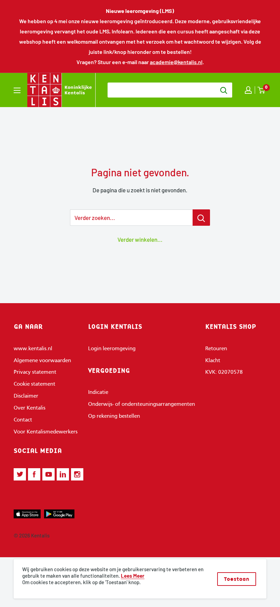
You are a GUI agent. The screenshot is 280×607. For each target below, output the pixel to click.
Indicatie (98, 392)
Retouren (216, 349)
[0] (261, 90)
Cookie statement (34, 384)
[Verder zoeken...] (201, 217)
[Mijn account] (248, 90)
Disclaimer (26, 396)
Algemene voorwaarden (42, 361)
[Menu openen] (17, 90)
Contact (23, 420)
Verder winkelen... (140, 239)
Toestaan (236, 578)
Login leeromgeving (112, 349)
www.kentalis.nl (33, 349)
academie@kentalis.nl (176, 62)
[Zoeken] (223, 90)
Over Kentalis (29, 408)
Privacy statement (35, 372)
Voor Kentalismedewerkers (46, 432)
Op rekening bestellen (114, 416)
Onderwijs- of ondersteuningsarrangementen (141, 404)
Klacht (212, 361)
